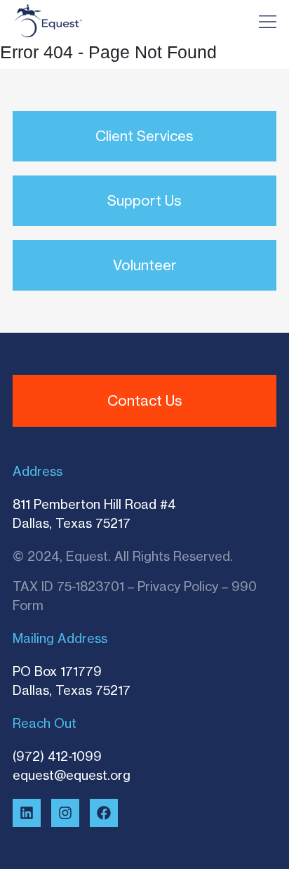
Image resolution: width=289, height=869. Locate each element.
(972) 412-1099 (57, 756)
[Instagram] (65, 813)
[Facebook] (104, 813)
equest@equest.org (71, 775)
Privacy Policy (177, 586)
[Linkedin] (27, 813)
